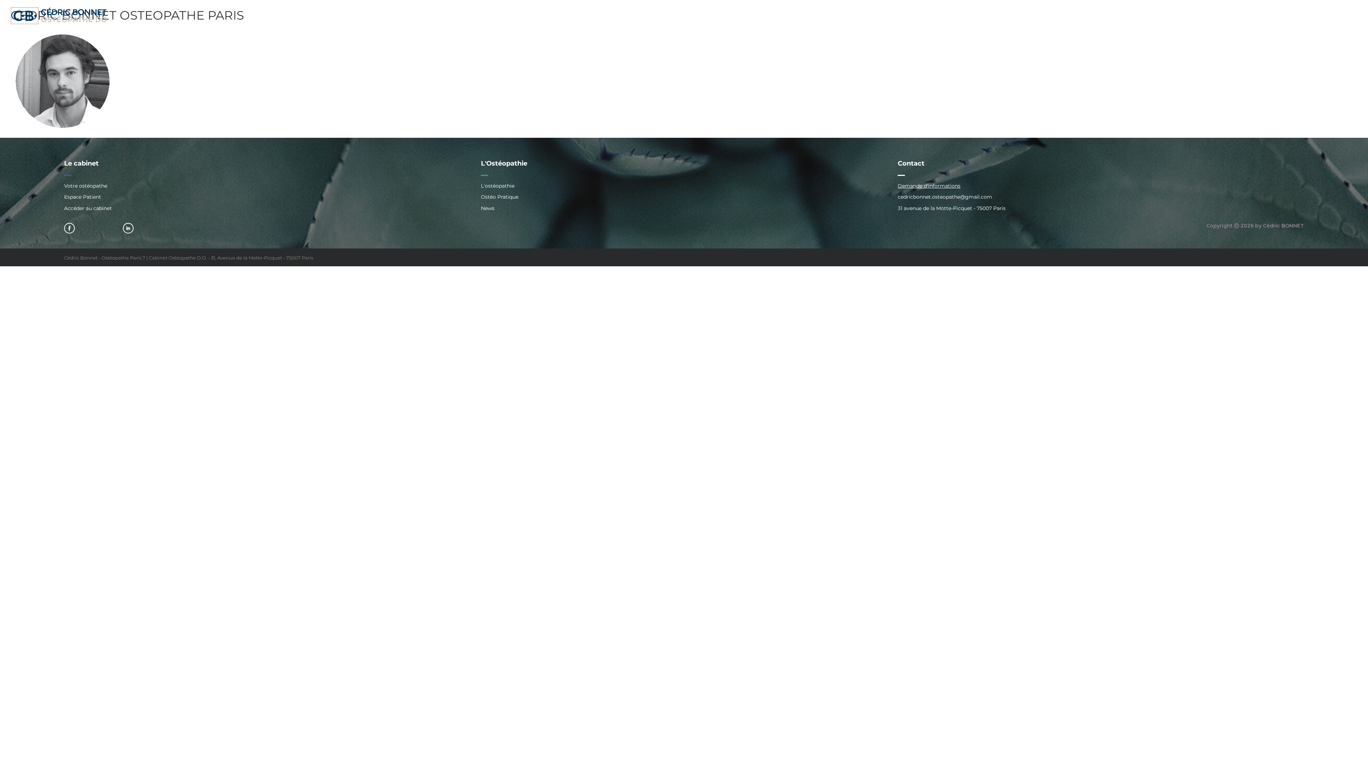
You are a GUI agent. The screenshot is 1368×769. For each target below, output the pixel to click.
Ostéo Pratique (499, 197)
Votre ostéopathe (85, 186)
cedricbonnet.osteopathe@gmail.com (945, 197)
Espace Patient (82, 197)
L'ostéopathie (497, 186)
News (487, 208)
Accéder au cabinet (88, 208)
